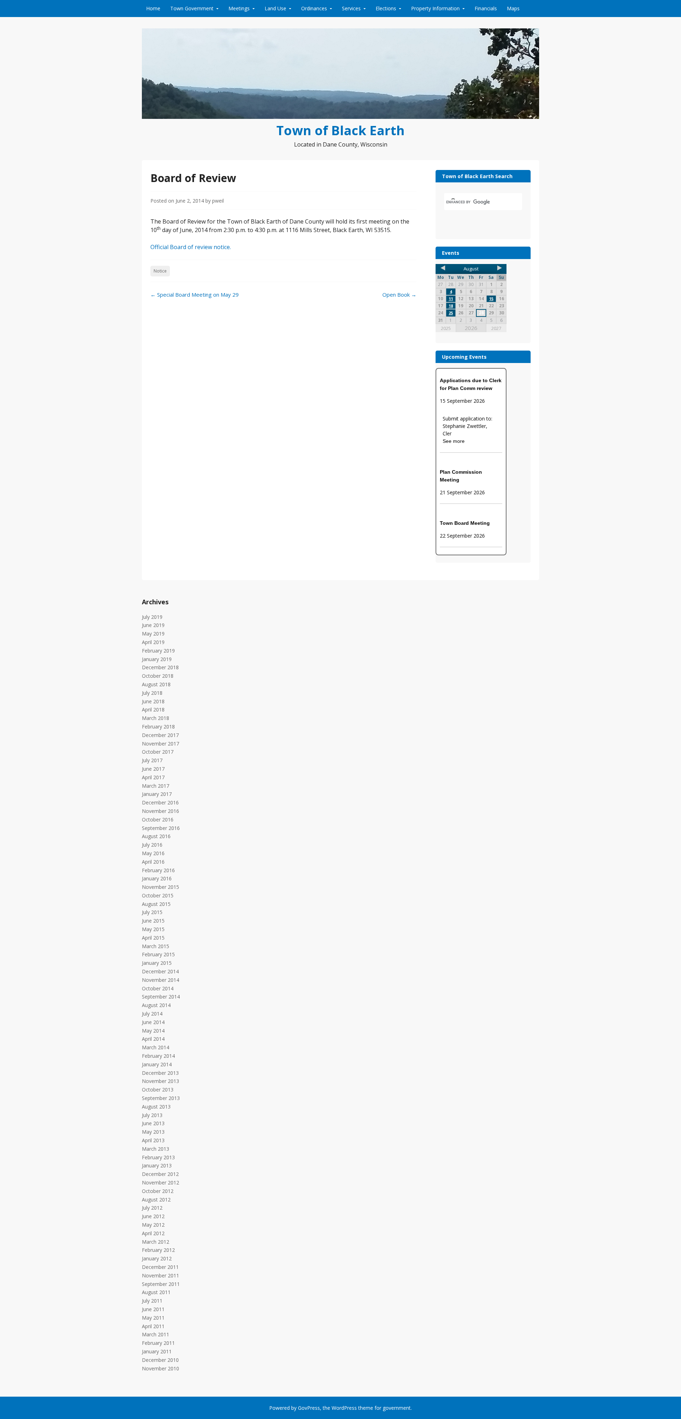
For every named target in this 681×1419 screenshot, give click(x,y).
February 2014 (158, 1055)
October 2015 (157, 895)
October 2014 (157, 988)
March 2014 (155, 1047)
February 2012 (158, 1250)
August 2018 (156, 684)
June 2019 (153, 625)
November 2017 (160, 743)
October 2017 (157, 751)
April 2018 (153, 709)
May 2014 (153, 1030)
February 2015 (158, 954)
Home (153, 8)
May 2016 (153, 853)
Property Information (435, 8)
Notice (160, 271)
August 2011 (156, 1292)
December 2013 (160, 1072)
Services (351, 8)
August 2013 (156, 1106)
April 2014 (153, 1038)
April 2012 (153, 1233)
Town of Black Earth (340, 130)
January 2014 (157, 1064)
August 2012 (156, 1199)
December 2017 (160, 735)
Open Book (399, 294)
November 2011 (160, 1275)
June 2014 (153, 1022)
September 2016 (161, 828)
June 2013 (153, 1123)
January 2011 (157, 1351)
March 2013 (155, 1148)
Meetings (239, 8)
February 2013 (158, 1157)
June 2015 (153, 920)
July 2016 (152, 844)
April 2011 (153, 1326)
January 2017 (157, 794)
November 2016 (160, 811)
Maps (513, 8)
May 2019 (153, 633)
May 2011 (153, 1317)
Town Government (192, 8)
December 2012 (160, 1174)
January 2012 (157, 1258)
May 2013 (153, 1131)
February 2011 (158, 1343)
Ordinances (314, 8)
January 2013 (157, 1165)
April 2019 (153, 642)
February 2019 (158, 650)
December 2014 (160, 971)
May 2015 (153, 929)
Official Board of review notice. (190, 247)
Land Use (275, 8)
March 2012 (155, 1241)
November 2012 (160, 1182)
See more (454, 441)
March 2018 (155, 718)
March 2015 (155, 946)
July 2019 (152, 617)
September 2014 (161, 996)
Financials (486, 8)
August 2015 (156, 904)
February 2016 (158, 870)
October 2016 (157, 819)
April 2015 (153, 937)
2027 (496, 328)
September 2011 (161, 1284)
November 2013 (160, 1081)
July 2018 (152, 692)
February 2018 (158, 726)
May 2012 (153, 1224)
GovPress (309, 1407)
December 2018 (160, 667)
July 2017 (152, 760)
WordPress (344, 1407)
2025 (446, 328)
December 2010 (160, 1360)
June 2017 (153, 768)
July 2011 (152, 1300)
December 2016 (160, 802)
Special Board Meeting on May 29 (194, 294)
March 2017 (155, 785)
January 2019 (157, 659)
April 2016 (153, 861)
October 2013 (157, 1089)
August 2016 (156, 836)
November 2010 (160, 1368)
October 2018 (157, 675)
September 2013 (161, 1098)
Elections (386, 8)
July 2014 (152, 1013)
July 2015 (152, 912)
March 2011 (155, 1334)
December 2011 (160, 1267)
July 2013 (152, 1115)
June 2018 (153, 701)
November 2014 (160, 980)
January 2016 (157, 878)
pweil (218, 200)
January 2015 (157, 962)
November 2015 (160, 887)
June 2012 (153, 1216)
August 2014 (156, 1005)
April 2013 (153, 1140)
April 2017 (153, 777)
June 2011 (153, 1309)
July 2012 (152, 1207)
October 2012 (157, 1191)
